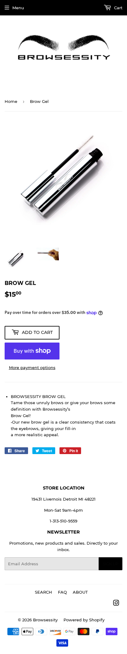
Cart (117, 7)
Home (11, 101)
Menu (18, 7)
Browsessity (45, 619)
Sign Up (110, 564)
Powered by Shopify (83, 619)
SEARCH (43, 592)
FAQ (62, 592)
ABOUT (80, 592)
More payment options (32, 367)
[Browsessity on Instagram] (116, 603)
